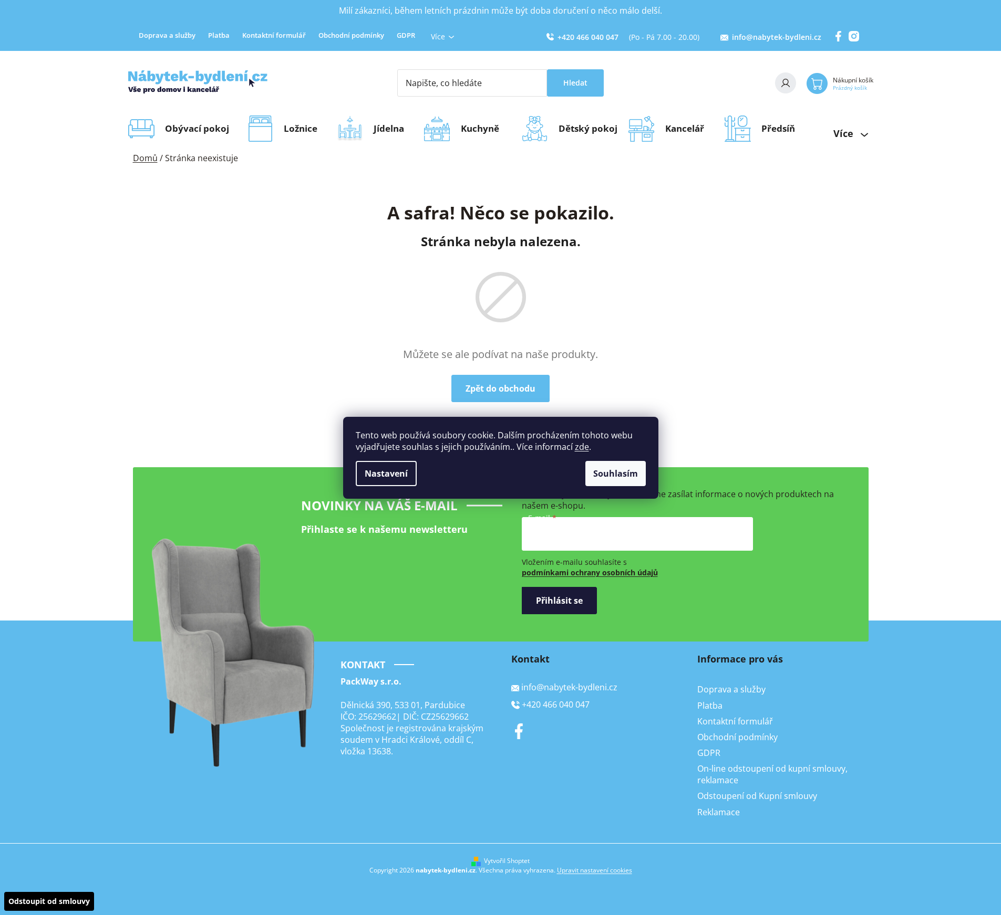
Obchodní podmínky (351, 35)
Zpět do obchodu (500, 388)
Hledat (575, 83)
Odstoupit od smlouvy (49, 901)
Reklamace (718, 812)
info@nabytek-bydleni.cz (776, 37)
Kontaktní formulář (274, 35)
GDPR (406, 35)
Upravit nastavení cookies (594, 870)
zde (582, 447)
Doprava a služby (167, 35)
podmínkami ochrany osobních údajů (590, 572)
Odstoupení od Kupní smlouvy (757, 796)
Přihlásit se (559, 600)
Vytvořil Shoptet (507, 861)
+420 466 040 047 (588, 37)
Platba (219, 35)
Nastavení (386, 473)
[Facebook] (519, 731)
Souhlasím (615, 473)
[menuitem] (200, 128)
